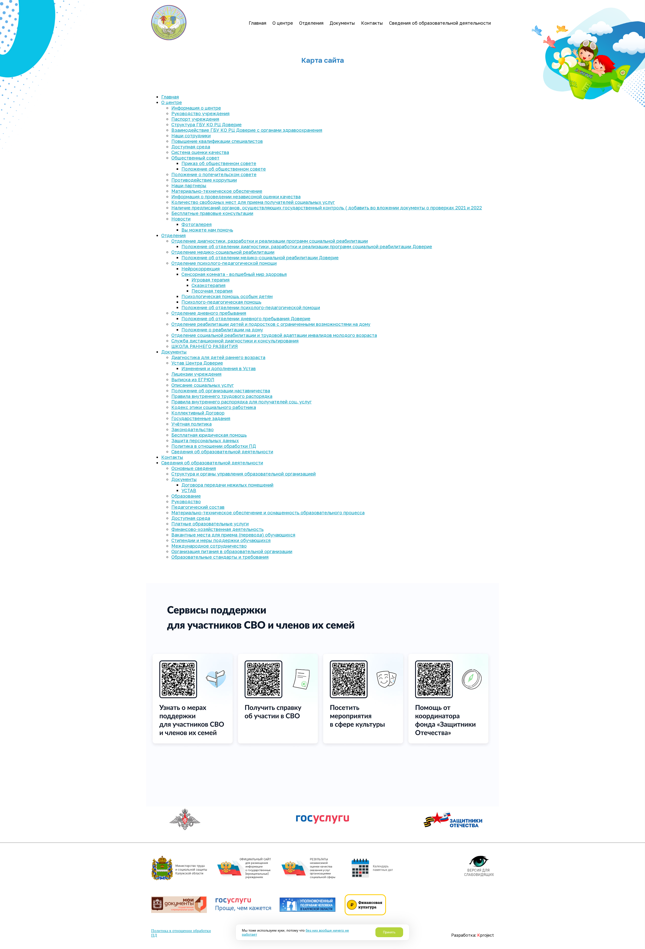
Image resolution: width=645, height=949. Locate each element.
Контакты (372, 23)
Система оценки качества (200, 152)
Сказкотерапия (208, 285)
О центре (282, 23)
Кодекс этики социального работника (213, 407)
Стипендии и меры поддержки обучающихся (221, 540)
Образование (186, 496)
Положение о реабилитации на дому (222, 329)
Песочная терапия (212, 291)
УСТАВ (188, 490)
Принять (389, 932)
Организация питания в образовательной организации (231, 551)
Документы (342, 23)
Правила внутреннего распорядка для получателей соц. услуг (241, 401)
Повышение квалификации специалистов (217, 141)
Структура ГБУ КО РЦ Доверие (206, 124)
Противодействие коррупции (204, 180)
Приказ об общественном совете (218, 163)
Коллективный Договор (197, 413)
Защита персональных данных (205, 440)
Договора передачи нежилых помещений (227, 485)
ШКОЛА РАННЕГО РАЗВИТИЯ (204, 346)
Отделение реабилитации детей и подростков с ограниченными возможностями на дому (270, 324)
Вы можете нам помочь (207, 230)
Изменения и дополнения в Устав (218, 368)
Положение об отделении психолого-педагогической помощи (250, 307)
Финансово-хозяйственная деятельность (217, 529)
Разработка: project (472, 935)
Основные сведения (193, 468)
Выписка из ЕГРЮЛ (192, 379)
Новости (180, 219)
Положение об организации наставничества (220, 390)
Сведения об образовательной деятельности (440, 23)
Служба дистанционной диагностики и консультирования (235, 340)
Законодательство (192, 429)
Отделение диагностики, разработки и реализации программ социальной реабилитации (269, 241)
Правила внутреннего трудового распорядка (221, 396)
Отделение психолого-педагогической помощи (224, 263)
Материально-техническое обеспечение (216, 191)
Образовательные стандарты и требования (220, 557)
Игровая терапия (210, 279)
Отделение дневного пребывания (208, 313)
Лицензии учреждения (196, 374)
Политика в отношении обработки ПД (213, 446)
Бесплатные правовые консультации (212, 213)
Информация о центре (196, 108)
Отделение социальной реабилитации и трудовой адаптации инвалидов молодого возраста (274, 335)
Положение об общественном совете (223, 169)
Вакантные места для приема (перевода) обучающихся (233, 534)
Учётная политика (191, 424)
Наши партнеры (188, 185)
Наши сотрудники (191, 135)
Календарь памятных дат (383, 868)
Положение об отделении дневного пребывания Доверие (245, 318)
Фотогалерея (196, 224)
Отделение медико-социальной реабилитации (222, 252)
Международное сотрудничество (209, 546)
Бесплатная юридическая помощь (209, 435)
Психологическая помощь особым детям (227, 296)
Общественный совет (195, 158)
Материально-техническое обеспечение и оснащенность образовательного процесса (268, 512)
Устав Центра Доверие (197, 363)
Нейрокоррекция (200, 268)
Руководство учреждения (200, 113)
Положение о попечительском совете (213, 174)
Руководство (186, 501)
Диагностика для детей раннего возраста (218, 357)
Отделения (311, 23)
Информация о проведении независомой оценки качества (236, 196)
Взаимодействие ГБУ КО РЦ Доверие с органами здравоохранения (246, 130)
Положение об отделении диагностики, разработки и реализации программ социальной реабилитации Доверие (306, 246)
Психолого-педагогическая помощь (221, 302)
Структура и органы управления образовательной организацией (243, 474)
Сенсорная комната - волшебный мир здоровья (234, 274)
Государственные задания (200, 418)
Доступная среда (190, 146)
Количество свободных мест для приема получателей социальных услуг (253, 202)
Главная (257, 23)
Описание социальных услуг (202, 385)
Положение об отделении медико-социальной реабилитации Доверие (260, 257)
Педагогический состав (197, 507)
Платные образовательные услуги (210, 523)
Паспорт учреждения (195, 119)
